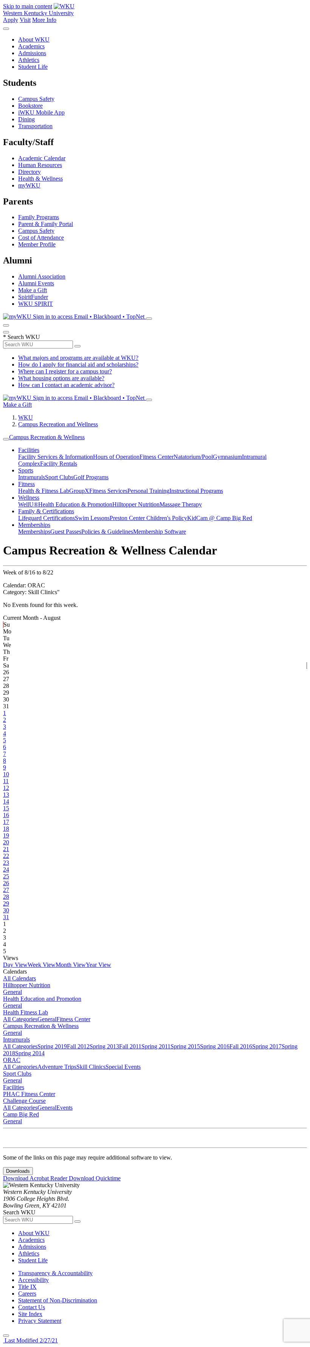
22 (6, 856)
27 (6, 890)
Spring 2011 (155, 1046)
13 (6, 794)
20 (6, 842)
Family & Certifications (46, 511)
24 (6, 869)
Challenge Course (24, 1101)
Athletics (28, 60)
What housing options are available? (61, 378)
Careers (27, 1293)
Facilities (28, 450)
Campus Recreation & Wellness (47, 437)
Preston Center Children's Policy (148, 518)
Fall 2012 (78, 1046)
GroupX (79, 491)
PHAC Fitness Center (29, 1094)
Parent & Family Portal (45, 224)
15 (6, 808)
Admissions (32, 53)
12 (6, 788)
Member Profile (37, 244)
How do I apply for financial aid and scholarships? (78, 364)
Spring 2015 (185, 1046)
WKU (25, 417)
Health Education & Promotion (75, 504)
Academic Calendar (41, 158)
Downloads (18, 1171)
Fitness (26, 484)
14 (6, 801)
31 (6, 917)
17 (6, 822)
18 (6, 828)
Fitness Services (108, 491)
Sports (25, 470)
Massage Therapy (181, 504)
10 (6, 774)
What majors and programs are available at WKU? (78, 358)
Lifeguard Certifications (46, 518)
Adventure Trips (56, 1067)
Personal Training (148, 491)
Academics (31, 46)
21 (6, 849)
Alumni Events (36, 283)
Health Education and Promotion (42, 999)
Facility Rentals (58, 463)
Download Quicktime (95, 1178)
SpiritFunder (33, 297)
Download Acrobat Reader (36, 1178)
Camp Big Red (21, 1114)
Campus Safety (36, 99)
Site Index (30, 1314)
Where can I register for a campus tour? (65, 371)
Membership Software (159, 531)
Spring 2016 (214, 1046)
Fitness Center (157, 457)
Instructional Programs (196, 491)
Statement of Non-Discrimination (57, 1300)
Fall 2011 (130, 1046)
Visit (25, 20)
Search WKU (21, 337)
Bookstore (30, 105)
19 (6, 835)
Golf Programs (90, 477)
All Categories (20, 1019)
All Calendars (19, 978)
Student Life (33, 66)
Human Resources (40, 165)
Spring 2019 (52, 1046)
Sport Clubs (59, 477)
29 (6, 903)
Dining (26, 119)
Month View (71, 964)
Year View (98, 964)
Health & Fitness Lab (43, 491)
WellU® (28, 504)
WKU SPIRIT (35, 303)
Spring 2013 (104, 1046)
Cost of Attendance (41, 237)
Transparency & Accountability (55, 1273)
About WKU (34, 39)
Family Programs (38, 217)
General (12, 992)
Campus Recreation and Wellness (58, 424)
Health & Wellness (40, 178)
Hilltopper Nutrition (136, 504)
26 (6, 883)
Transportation (35, 126)
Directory (29, 172)
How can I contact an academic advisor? (66, 385)
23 (6, 862)
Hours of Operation (116, 457)
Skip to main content (27, 6)
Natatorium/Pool (193, 457)
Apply (10, 20)
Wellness (28, 497)
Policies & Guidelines (107, 531)
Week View (42, 964)
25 (6, 876)
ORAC (11, 1060)
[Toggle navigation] (6, 439)
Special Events (123, 1067)
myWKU (29, 185)
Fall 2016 (240, 1046)
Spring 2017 (267, 1046)
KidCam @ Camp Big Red (219, 518)
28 (6, 896)
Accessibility (33, 1280)
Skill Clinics (90, 1067)
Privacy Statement (39, 1321)
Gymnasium (227, 457)
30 (6, 910)
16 (6, 815)
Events (64, 1107)
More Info (44, 20)
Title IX (27, 1287)
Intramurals (31, 477)
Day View (15, 964)
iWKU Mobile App (41, 112)
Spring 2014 (30, 1053)
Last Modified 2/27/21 (30, 1340)
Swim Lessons (92, 518)
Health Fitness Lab (25, 1012)
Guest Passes (65, 531)
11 (6, 781)
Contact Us (31, 1307)
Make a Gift (32, 290)
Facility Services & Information (55, 457)
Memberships (34, 525)
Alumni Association (41, 276)
